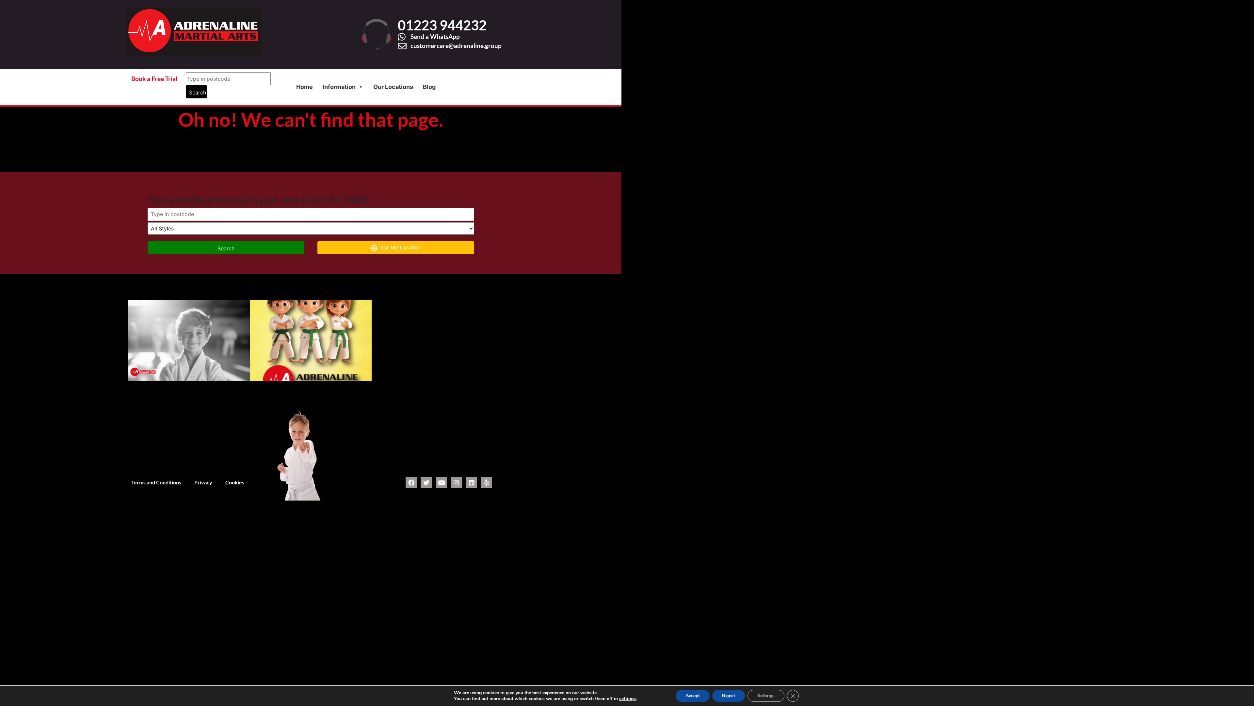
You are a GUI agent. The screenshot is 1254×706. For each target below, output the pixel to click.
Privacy (203, 482)
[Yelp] (486, 482)
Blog (429, 86)
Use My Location (400, 247)
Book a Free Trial (154, 78)
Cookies (234, 482)
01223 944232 (442, 25)
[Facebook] (411, 482)
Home (304, 86)
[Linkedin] (471, 482)
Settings (766, 696)
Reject (728, 696)
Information (339, 86)
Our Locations (393, 86)
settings (627, 699)
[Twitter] (426, 482)
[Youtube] (441, 482)
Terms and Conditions (156, 482)
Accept (692, 696)
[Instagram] (456, 482)
